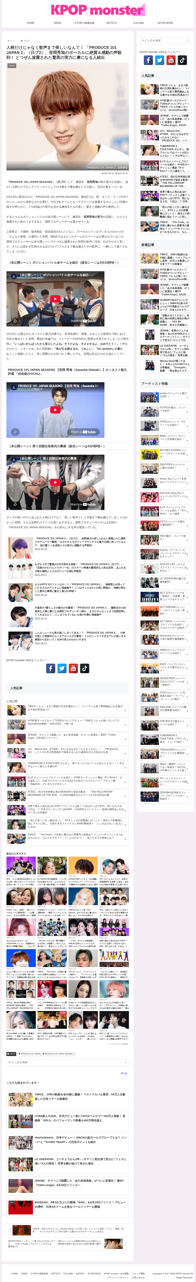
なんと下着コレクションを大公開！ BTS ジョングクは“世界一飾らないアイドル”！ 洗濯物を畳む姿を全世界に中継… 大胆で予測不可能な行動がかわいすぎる (21, 977)
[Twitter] (62, 668)
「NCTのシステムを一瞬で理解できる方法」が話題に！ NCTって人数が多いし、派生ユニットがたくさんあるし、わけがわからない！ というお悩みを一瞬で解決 (52, 946)
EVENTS (80, 1273)
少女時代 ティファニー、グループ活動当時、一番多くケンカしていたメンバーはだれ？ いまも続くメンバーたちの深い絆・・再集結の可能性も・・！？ (52, 915)
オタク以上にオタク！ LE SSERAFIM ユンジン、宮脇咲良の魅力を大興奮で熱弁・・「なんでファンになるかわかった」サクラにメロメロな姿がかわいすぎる (21, 946)
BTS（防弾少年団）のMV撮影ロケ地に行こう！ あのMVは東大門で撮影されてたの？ (52, 1036)
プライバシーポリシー (118, 1277)
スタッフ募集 (138, 1273)
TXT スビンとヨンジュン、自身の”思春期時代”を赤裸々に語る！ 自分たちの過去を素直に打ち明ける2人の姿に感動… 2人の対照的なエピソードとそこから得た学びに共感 (114, 884)
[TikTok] (85, 668)
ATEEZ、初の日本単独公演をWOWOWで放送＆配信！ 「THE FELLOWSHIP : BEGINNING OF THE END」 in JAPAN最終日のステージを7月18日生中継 (20, 1008)
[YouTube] (73, 668)
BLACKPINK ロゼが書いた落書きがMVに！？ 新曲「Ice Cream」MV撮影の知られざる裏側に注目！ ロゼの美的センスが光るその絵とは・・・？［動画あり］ (20, 1039)
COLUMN (68, 1273)
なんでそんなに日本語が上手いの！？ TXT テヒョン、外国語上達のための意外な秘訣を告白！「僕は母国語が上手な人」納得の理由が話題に (114, 1008)
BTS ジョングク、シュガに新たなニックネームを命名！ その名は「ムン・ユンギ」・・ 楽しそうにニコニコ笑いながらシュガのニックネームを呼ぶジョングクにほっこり (83, 1039)
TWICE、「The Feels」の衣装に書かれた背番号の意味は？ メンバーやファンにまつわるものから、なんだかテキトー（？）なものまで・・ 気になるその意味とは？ (52, 977)
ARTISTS (55, 1273)
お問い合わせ (138, 1277)
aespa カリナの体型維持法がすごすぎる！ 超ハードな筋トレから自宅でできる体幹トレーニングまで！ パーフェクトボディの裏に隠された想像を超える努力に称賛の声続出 (83, 1008)
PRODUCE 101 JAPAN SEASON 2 (59, 1054)
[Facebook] (51, 668)
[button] (125, 1062)
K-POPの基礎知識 (39, 1273)
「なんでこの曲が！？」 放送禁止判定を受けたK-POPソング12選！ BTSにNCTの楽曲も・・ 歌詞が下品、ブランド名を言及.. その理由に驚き (114, 977)
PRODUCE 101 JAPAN (30, 1054)
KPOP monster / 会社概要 (116, 1273)
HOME (14, 1273)
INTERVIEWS (94, 1273)
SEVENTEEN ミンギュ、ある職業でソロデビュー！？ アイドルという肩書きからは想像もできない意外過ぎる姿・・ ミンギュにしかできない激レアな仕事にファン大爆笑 (83, 884)
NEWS (12, 1054)
